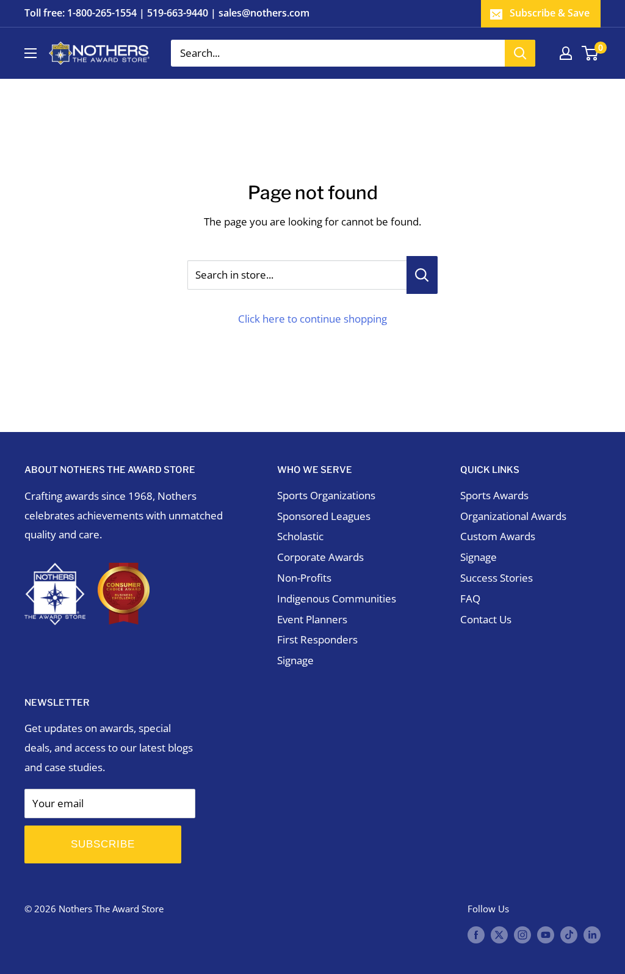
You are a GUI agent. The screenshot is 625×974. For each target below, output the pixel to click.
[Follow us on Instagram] (522, 934)
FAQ (470, 598)
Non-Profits (304, 578)
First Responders (317, 639)
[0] (590, 53)
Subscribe (103, 844)
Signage (295, 660)
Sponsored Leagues (323, 516)
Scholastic (300, 536)
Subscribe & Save (550, 13)
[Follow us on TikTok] (568, 934)
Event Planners (312, 619)
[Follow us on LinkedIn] (592, 934)
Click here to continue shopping (312, 319)
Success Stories (496, 578)
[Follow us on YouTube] (545, 934)
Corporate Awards (320, 557)
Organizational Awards (513, 516)
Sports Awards (494, 495)
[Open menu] (30, 53)
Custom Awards (497, 536)
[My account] (566, 53)
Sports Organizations (326, 495)
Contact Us (485, 619)
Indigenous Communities (336, 598)
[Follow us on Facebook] (476, 934)
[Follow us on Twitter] (499, 934)
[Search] (520, 53)
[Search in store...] (422, 275)
